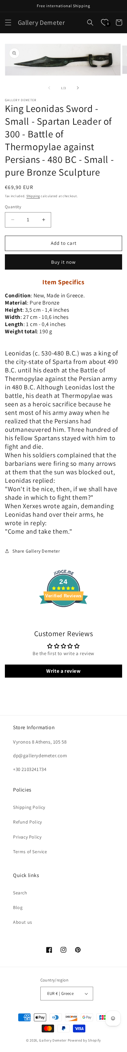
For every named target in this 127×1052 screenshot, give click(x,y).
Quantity (13, 207)
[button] (8, 22)
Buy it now (63, 262)
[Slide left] (49, 88)
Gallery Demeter (53, 1040)
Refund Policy (27, 822)
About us (22, 922)
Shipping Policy (29, 807)
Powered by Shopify (84, 1040)
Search (20, 893)
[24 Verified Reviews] (63, 619)
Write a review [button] (63, 670)
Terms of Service (30, 852)
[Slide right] (78, 88)
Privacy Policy (27, 837)
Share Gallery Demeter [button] (36, 551)
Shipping (33, 196)
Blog (17, 907)
